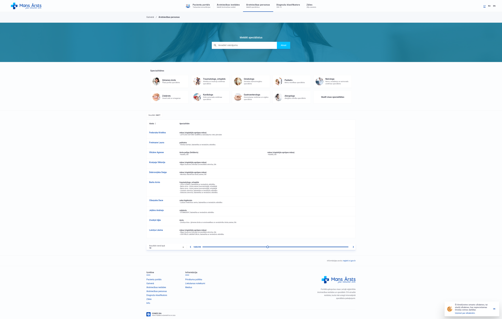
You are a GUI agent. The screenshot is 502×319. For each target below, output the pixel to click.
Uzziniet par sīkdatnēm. (465, 313)
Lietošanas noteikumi (195, 283)
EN (494, 6)
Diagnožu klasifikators (156, 295)
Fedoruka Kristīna (157, 132)
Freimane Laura (156, 142)
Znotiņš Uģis (155, 220)
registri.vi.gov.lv (349, 261)
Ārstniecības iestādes (156, 287)
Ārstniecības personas (156, 291)
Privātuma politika (193, 279)
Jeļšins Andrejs (156, 210)
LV (484, 6)
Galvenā (150, 283)
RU (489, 6)
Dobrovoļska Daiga (158, 172)
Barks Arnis (154, 182)
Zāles (149, 299)
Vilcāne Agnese (156, 152)
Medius (188, 287)
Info (148, 303)
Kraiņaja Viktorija (157, 162)
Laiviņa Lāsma (156, 230)
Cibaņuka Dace (156, 200)
